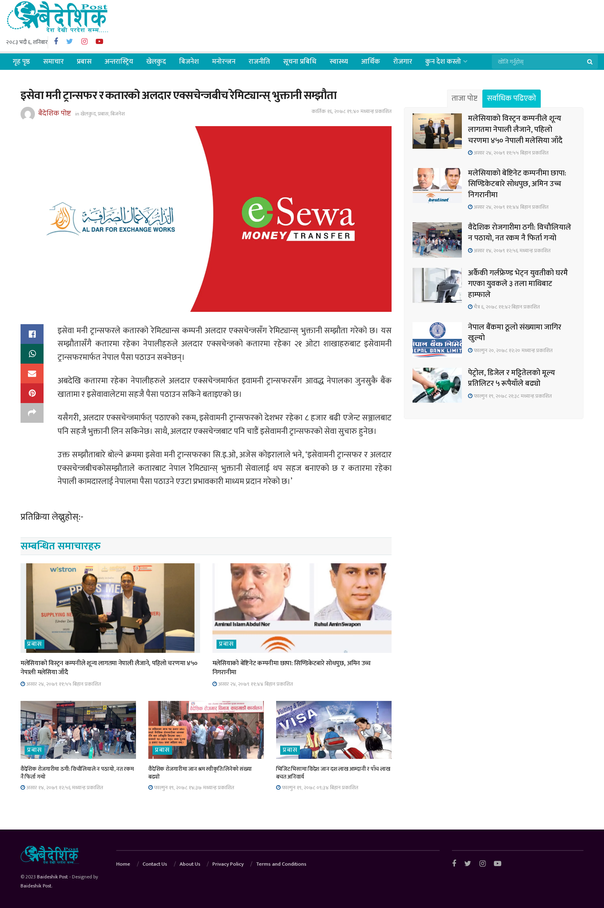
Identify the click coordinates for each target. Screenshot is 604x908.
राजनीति (259, 61)
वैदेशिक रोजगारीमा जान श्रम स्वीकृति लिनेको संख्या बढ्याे (199, 773)
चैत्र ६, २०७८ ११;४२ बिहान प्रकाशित (506, 306)
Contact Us (155, 864)
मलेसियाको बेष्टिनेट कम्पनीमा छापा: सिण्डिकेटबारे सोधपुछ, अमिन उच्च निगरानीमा (291, 668)
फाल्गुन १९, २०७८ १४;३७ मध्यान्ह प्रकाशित (193, 787)
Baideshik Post (52, 877)
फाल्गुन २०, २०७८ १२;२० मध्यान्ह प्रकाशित (513, 350)
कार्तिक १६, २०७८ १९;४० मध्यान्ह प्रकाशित (351, 111)
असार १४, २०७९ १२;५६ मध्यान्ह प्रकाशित (64, 787)
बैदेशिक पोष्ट (54, 113)
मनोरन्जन (223, 61)
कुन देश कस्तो (443, 61)
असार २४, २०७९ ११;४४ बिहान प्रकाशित (255, 684)
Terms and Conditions (281, 864)
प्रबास (84, 61)
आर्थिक (370, 61)
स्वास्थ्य (339, 61)
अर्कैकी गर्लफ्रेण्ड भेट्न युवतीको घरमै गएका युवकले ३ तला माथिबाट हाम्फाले (518, 284)
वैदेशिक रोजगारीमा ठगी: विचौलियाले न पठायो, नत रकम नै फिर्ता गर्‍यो (77, 773)
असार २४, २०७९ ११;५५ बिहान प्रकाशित (63, 684)
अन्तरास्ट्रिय (119, 61)
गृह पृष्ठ (21, 61)
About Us (190, 864)
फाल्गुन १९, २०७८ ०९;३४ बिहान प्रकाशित (319, 787)
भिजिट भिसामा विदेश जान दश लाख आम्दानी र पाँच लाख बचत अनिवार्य (333, 773)
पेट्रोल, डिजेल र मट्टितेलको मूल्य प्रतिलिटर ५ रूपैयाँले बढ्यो (511, 378)
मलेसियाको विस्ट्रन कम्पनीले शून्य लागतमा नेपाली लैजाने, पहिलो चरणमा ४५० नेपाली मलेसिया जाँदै (109, 668)
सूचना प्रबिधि (299, 61)
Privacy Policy (228, 864)
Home (123, 864)
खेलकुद (156, 61)
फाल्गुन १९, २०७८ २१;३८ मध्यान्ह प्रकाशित (512, 396)
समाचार (53, 61)
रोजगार (402, 61)
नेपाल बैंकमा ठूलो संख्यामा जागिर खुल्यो (514, 333)
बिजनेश (189, 61)
